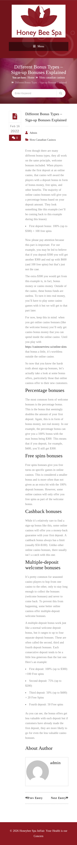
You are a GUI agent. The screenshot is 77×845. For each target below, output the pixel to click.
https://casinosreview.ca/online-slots (46, 346)
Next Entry (58, 798)
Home (31, 77)
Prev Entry (35, 798)
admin (33, 132)
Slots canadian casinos (52, 77)
